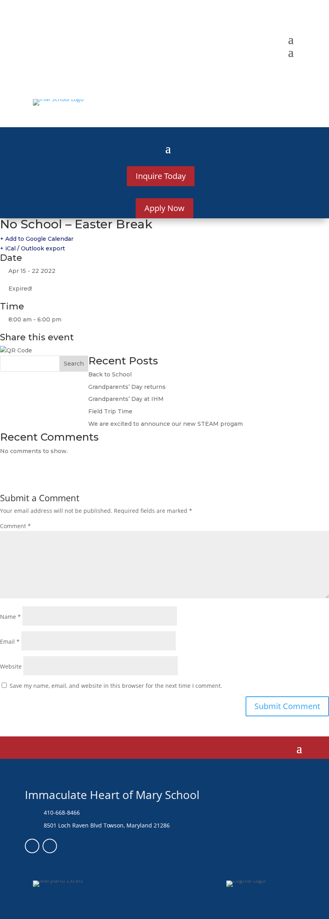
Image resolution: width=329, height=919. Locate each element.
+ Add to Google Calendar (36, 238)
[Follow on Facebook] (32, 846)
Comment (15, 526)
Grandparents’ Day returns (127, 386)
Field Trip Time (110, 411)
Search (74, 363)
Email (10, 641)
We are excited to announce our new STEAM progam (165, 423)
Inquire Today (161, 176)
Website (11, 666)
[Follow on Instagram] (50, 846)
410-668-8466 (62, 812)
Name (10, 616)
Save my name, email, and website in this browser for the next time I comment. (116, 685)
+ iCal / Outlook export (32, 248)
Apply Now (164, 208)
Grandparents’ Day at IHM (126, 399)
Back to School (110, 374)
